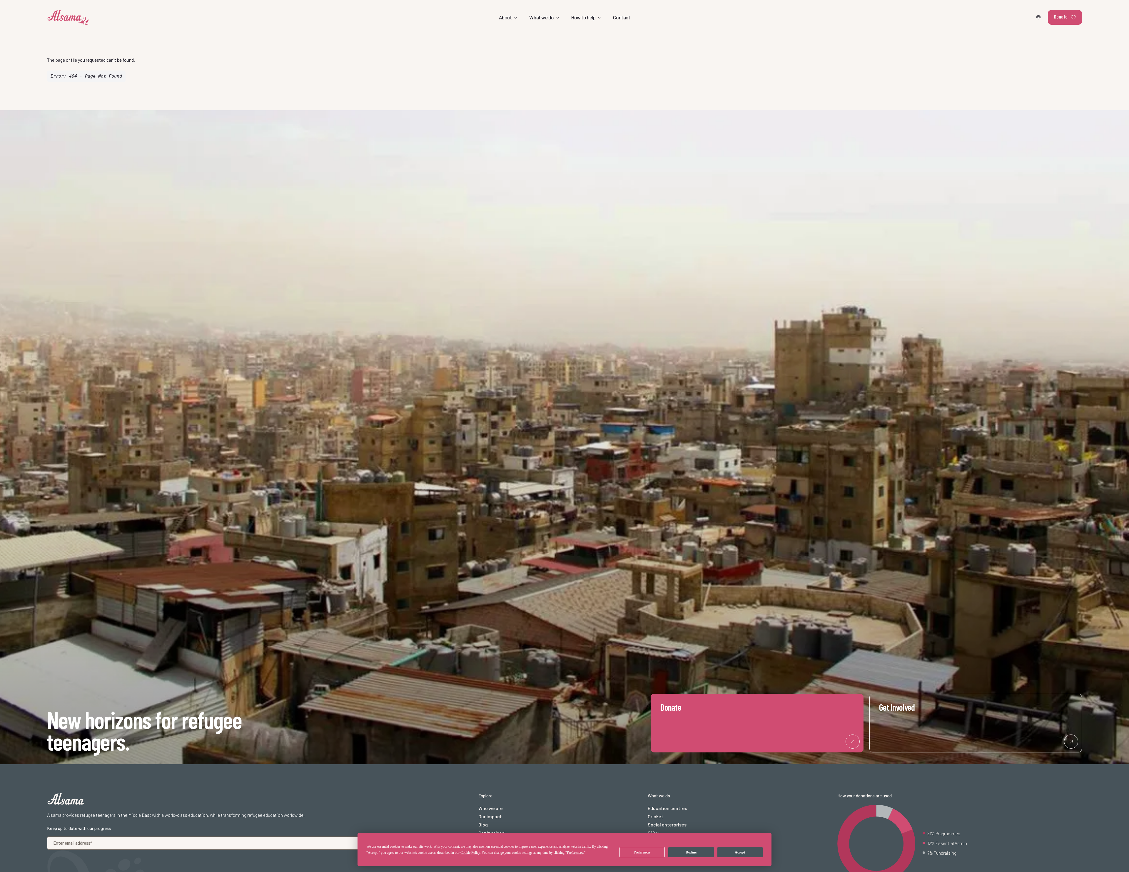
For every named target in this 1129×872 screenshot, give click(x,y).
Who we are (490, 808)
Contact (621, 17)
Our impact (490, 816)
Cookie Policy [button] (470, 853)
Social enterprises (667, 824)
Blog (483, 824)
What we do (541, 17)
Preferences (642, 852)
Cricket (655, 816)
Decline (691, 852)
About (505, 17)
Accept (740, 852)
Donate (1061, 16)
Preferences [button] (575, 853)
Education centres (667, 808)
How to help (583, 17)
